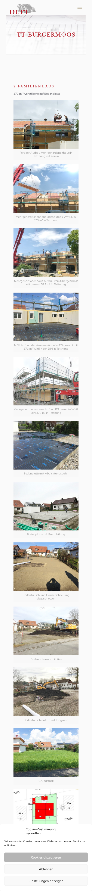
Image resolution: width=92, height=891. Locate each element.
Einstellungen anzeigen (46, 881)
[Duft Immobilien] (23, 8)
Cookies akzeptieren (46, 857)
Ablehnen (46, 869)
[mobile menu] (79, 8)
